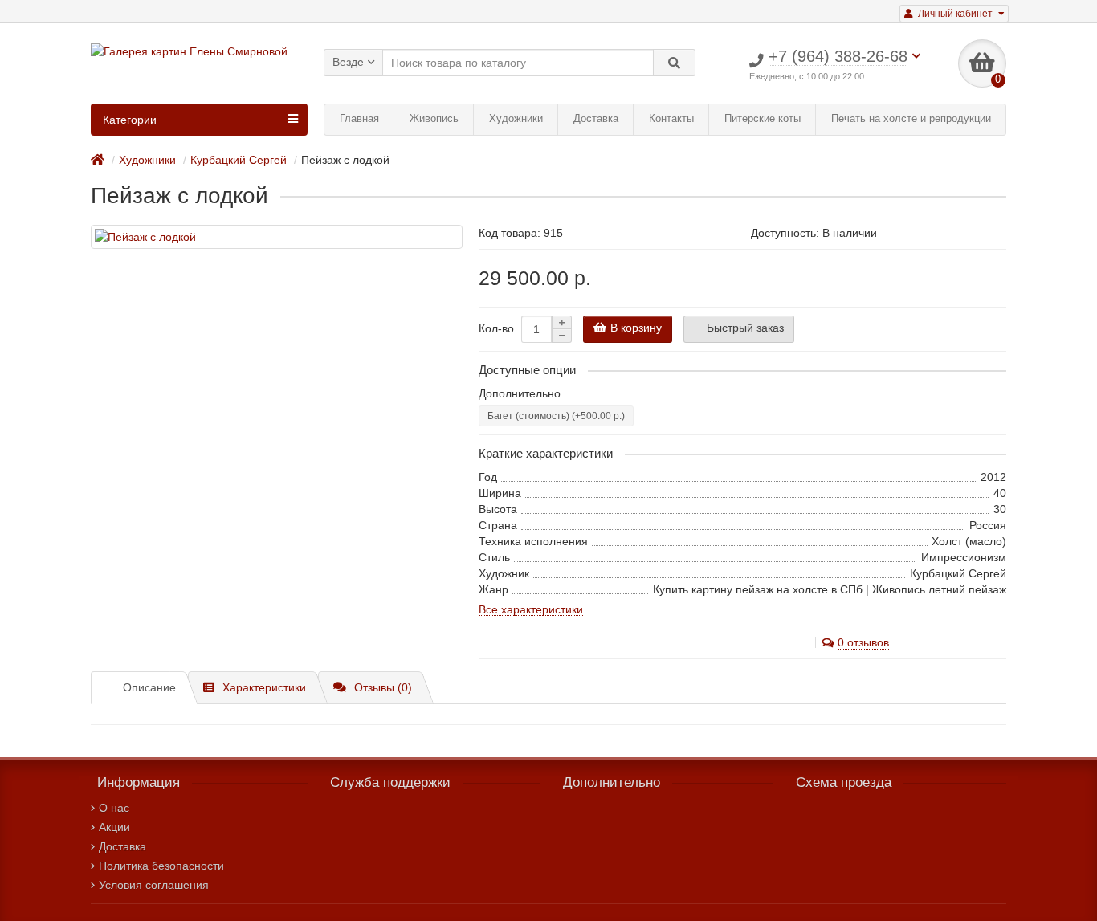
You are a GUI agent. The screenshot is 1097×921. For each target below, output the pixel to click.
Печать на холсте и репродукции (911, 118)
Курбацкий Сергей (238, 159)
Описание (149, 687)
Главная (359, 118)
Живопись (434, 118)
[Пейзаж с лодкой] (277, 237)
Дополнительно (520, 393)
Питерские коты (762, 118)
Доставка (595, 118)
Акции (114, 827)
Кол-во (496, 328)
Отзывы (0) (383, 687)
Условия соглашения (154, 884)
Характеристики (264, 687)
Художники (516, 118)
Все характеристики (531, 609)
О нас (114, 807)
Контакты (671, 118)
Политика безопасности (161, 865)
